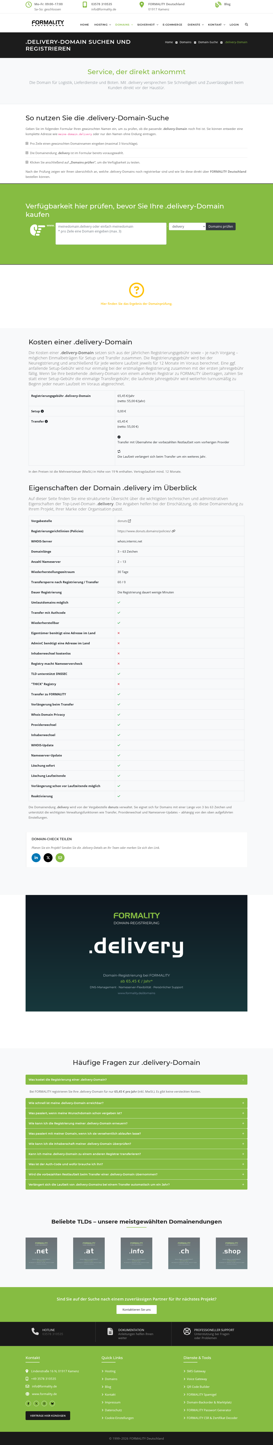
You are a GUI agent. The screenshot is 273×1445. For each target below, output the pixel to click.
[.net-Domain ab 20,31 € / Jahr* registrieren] (41, 1253)
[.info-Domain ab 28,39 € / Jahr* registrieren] (136, 1253)
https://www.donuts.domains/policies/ (145, 531)
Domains (122, 24)
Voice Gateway (197, 1379)
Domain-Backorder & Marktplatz (209, 1402)
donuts (123, 521)
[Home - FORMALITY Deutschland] (48, 23)
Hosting (101, 24)
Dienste (194, 24)
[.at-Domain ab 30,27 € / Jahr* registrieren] (89, 1253)
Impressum (113, 1402)
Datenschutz (113, 1410)
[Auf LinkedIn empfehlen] (36, 857)
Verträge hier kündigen (48, 1415)
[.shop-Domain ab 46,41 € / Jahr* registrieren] (231, 1253)
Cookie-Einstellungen (119, 1418)
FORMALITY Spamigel (201, 1394)
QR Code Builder (198, 1387)
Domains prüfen (220, 226)
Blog (108, 1387)
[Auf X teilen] (48, 857)
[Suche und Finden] (246, 22)
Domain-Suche (208, 42)
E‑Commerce (172, 24)
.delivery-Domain (236, 42)
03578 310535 (52, 1334)
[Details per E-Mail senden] (60, 857)
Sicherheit (146, 24)
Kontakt (215, 24)
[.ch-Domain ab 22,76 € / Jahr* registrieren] (184, 1253)
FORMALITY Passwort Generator (209, 1410)
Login (234, 24)
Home (84, 24)
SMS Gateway (196, 1371)
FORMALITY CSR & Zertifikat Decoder (212, 1418)
